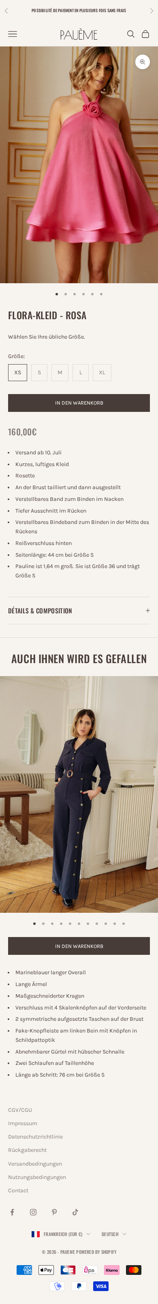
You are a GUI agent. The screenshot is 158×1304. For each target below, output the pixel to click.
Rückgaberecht (27, 1150)
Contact (18, 1190)
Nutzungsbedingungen (37, 1177)
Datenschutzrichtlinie (35, 1136)
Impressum (22, 1123)
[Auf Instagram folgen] (33, 1212)
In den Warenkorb (79, 403)
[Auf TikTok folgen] (75, 1212)
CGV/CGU (20, 1110)
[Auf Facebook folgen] (12, 1212)
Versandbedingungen (35, 1163)
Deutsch (110, 1234)
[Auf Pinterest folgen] (54, 1212)
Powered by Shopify (96, 1252)
